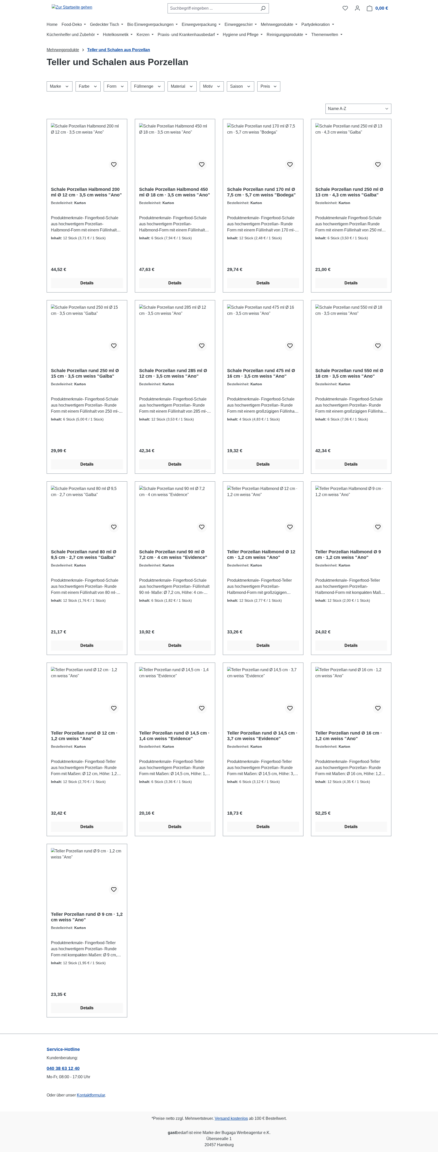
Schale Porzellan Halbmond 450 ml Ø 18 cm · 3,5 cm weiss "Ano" (174, 192)
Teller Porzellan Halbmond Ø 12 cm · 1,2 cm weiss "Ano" (261, 554)
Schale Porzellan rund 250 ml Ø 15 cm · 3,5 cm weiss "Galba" (85, 373)
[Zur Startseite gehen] (72, 7)
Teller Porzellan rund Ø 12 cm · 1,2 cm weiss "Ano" (84, 735)
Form (112, 86)
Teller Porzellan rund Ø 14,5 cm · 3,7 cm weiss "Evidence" (262, 735)
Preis (266, 86)
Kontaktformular (91, 1095)
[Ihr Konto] (357, 8)
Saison (237, 86)
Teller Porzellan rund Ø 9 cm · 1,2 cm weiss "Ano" (87, 917)
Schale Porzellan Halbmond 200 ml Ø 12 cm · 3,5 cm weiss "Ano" (86, 192)
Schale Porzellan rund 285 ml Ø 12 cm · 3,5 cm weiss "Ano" (173, 373)
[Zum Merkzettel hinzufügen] (114, 165)
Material (178, 86)
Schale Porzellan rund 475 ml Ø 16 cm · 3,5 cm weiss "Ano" (261, 373)
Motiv (208, 86)
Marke (56, 86)
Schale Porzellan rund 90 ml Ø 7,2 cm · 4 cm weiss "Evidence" (173, 554)
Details (87, 283)
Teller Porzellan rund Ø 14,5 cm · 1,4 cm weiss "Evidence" (174, 735)
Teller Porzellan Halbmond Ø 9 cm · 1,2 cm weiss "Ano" (348, 554)
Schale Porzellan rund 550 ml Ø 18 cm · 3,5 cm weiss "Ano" (349, 373)
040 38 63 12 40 (63, 1068)
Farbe (84, 86)
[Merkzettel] (345, 8)
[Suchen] (263, 8)
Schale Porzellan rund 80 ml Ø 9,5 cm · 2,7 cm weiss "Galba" (83, 554)
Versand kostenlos (231, 1118)
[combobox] (212, 8)
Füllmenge (144, 86)
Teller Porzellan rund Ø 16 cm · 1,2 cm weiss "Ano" (348, 735)
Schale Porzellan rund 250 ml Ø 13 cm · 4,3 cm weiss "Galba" (349, 192)
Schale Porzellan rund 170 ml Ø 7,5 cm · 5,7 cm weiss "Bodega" (261, 192)
